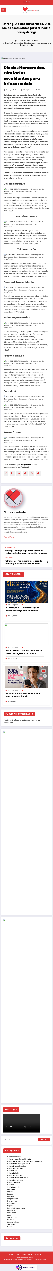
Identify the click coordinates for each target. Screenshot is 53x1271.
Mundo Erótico (12, 1203)
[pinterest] (25, 473)
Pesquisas (11, 1210)
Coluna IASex (12, 1171)
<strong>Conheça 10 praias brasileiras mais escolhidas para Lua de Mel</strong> (26, 551)
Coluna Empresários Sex (16, 1166)
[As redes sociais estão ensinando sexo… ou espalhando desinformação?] (26, 677)
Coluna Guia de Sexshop (16, 1168)
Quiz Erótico (11, 1213)
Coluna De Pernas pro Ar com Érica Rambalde (24, 1161)
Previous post (10, 547)
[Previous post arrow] (47, 550)
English (10, 1192)
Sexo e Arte (11, 1220)
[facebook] (6, 473)
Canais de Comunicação (25, 1257)
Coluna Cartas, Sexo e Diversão (19, 1159)
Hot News (10, 1196)
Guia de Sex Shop (40, 1260)
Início (11, 1255)
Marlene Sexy (12, 1201)
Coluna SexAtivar (13, 1182)
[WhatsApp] (31, 473)
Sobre (17, 1255)
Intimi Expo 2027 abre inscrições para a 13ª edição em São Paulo (22, 609)
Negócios (10, 1206)
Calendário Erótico (14, 1157)
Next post (9, 558)
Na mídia (38, 1255)
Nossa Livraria (27, 1255)
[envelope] (18, 473)
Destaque (11, 1189)
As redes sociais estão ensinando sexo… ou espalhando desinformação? (23, 695)
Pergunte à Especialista (16, 1208)
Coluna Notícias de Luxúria (17, 1178)
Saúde (9, 1215)
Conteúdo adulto (13, 1187)
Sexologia (11, 1224)
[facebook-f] (24, 2)
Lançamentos (12, 1199)
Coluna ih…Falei (13, 1173)
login (24, 720)
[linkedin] (12, 473)
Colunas (10, 1185)
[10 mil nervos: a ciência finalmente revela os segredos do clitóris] (26, 634)
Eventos (10, 1194)
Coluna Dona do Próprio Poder (18, 1164)
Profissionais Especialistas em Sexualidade (18, 1260)
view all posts (9, 537)
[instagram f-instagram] (29, 2)
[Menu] (3, 10)
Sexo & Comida (13, 1217)
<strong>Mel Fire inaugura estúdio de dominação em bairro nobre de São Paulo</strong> (23, 562)
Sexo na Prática (13, 1222)
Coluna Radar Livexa (15, 1180)
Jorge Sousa (26, 464)
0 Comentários (43, 90)
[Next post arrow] (47, 562)
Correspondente (11, 90)
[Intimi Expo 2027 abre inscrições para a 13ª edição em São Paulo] (26, 591)
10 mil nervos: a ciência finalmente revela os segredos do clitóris (24, 652)
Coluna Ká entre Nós (15, 1175)
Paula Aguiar (13, 605)
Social (9, 1227)
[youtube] (26, 2)
